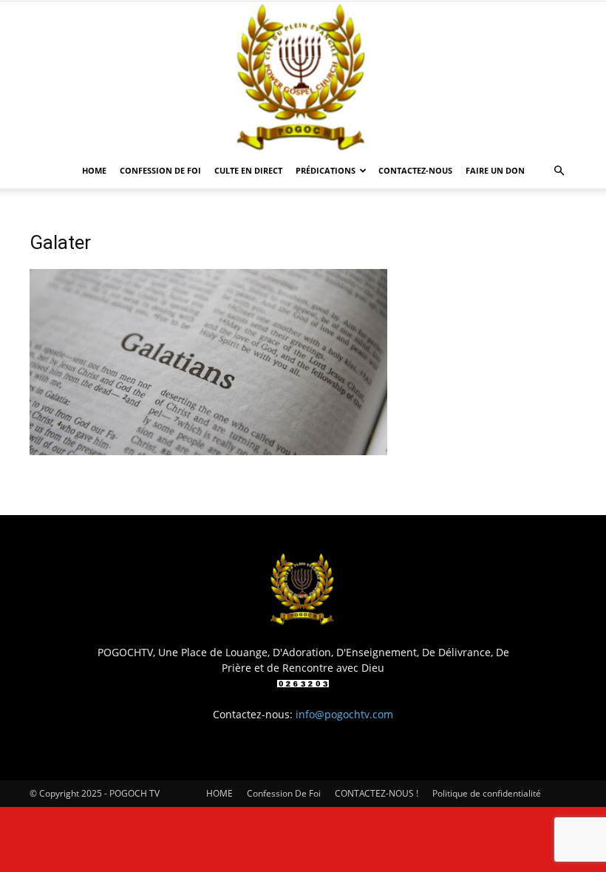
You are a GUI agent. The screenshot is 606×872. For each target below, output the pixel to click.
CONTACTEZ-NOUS (415, 170)
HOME (94, 170)
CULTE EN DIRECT (248, 170)
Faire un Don (495, 170)
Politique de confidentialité (486, 793)
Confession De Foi (160, 170)
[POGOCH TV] (303, 77)
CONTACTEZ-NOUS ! (376, 793)
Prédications (325, 170)
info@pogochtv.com (344, 714)
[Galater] (208, 451)
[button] (558, 171)
